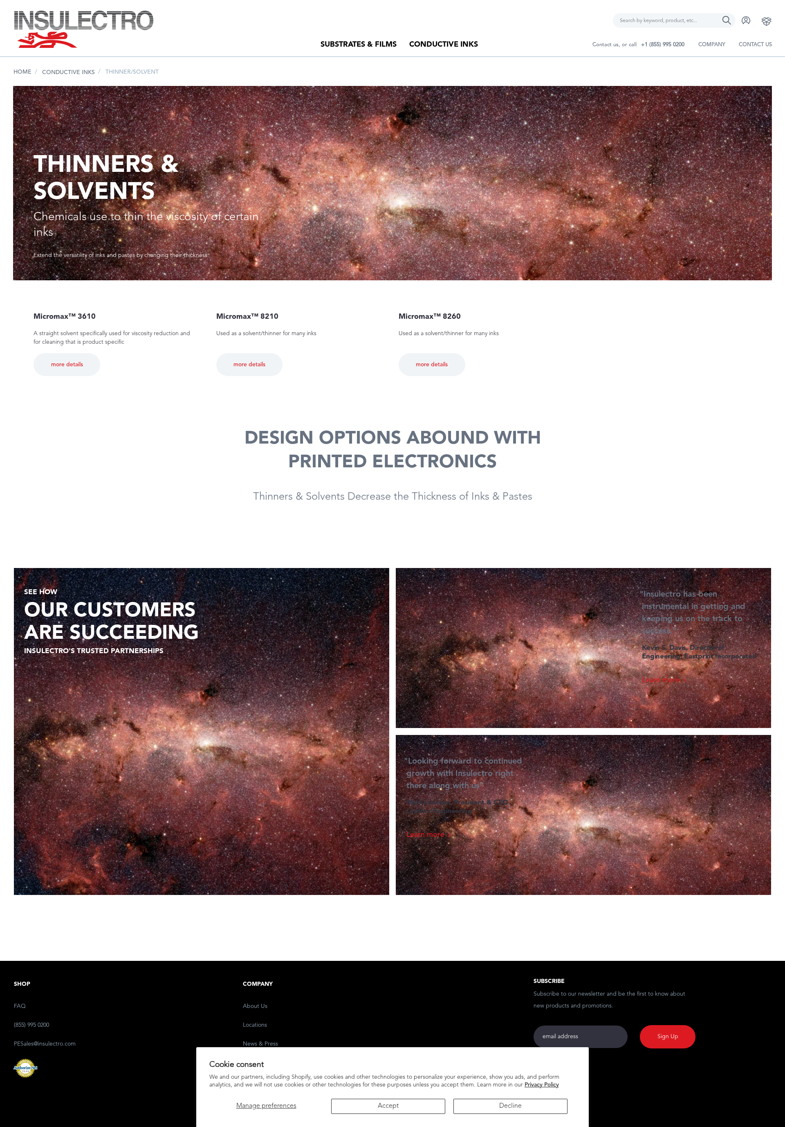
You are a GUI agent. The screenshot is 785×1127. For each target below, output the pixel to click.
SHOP (22, 984)
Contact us (755, 44)
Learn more (661, 680)
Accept (388, 1106)
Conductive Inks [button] (443, 44)
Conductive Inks (68, 72)
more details (67, 364)
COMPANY (258, 984)
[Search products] (727, 16)
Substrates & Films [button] (359, 44)
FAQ (20, 1006)
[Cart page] (767, 21)
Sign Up (667, 1036)
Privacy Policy (542, 1085)
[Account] (746, 20)
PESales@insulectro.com (45, 1044)
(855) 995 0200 (31, 1025)
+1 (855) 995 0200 (662, 44)
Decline (510, 1106)
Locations (255, 1025)
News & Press (260, 1044)
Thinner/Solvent (132, 72)
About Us (255, 1006)
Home (22, 72)
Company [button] (711, 44)
